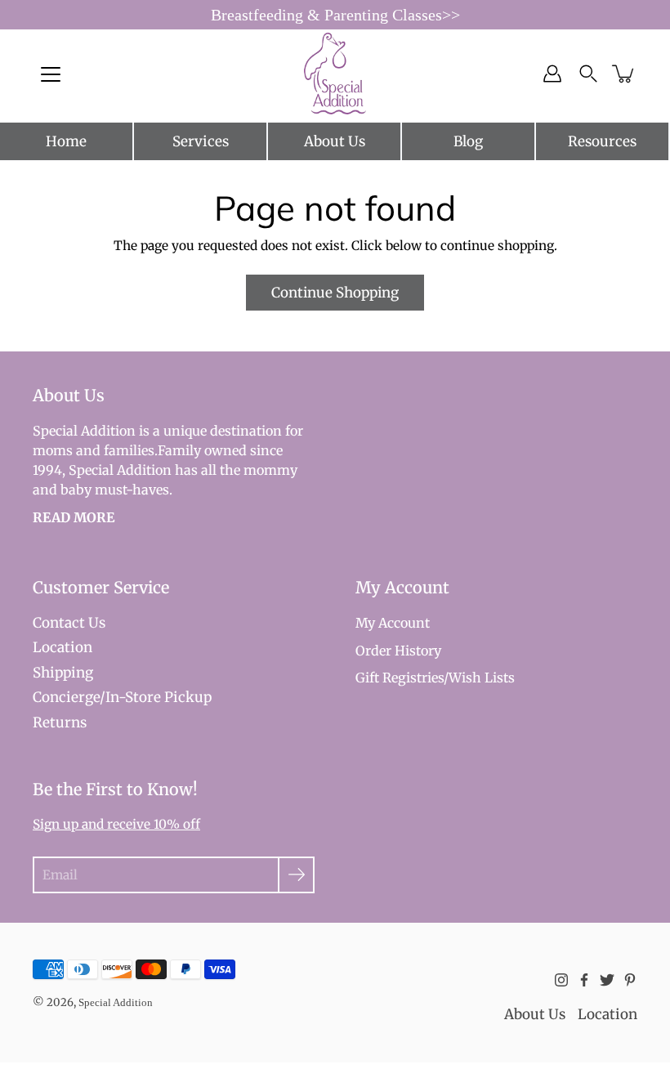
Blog (468, 141)
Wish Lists (482, 677)
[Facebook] (584, 979)
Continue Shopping (335, 293)
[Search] (588, 73)
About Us (334, 141)
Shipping (63, 673)
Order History (398, 650)
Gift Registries (399, 677)
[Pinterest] (630, 979)
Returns (60, 722)
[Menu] (51, 74)
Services (200, 141)
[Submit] (296, 875)
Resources (602, 141)
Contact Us (69, 623)
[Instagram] (561, 979)
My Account (392, 623)
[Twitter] (607, 979)
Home (66, 141)
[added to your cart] (624, 73)
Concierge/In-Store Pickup (122, 697)
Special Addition (115, 1002)
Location (62, 647)
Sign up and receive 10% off (116, 824)
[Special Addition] (335, 73)
